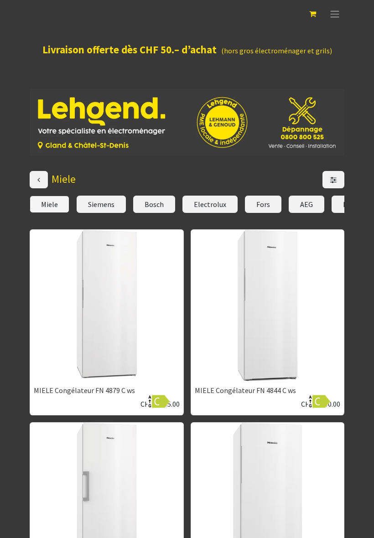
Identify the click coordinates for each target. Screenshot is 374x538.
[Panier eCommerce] (312, 14)
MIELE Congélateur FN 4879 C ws (84, 390)
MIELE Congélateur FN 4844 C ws (245, 390)
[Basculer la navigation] (334, 14)
